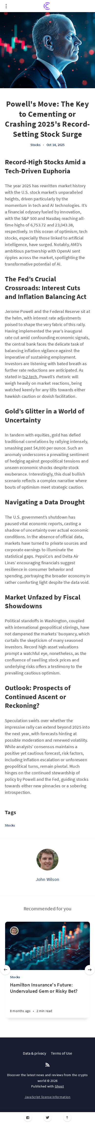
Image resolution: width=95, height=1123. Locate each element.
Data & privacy (34, 1053)
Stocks (35, 145)
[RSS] (47, 1065)
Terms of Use (61, 1053)
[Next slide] (90, 970)
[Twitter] (47, 1117)
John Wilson (47, 879)
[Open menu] (6, 6)
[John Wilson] (47, 859)
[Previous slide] (5, 970)
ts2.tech (29, 376)
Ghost (59, 1086)
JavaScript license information (48, 1097)
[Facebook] (28, 1117)
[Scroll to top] (67, 1117)
